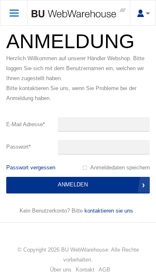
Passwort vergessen (30, 167)
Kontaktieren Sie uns (108, 211)
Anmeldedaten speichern (120, 167)
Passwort (18, 147)
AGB (104, 270)
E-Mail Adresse (25, 124)
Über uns (61, 270)
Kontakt (85, 270)
